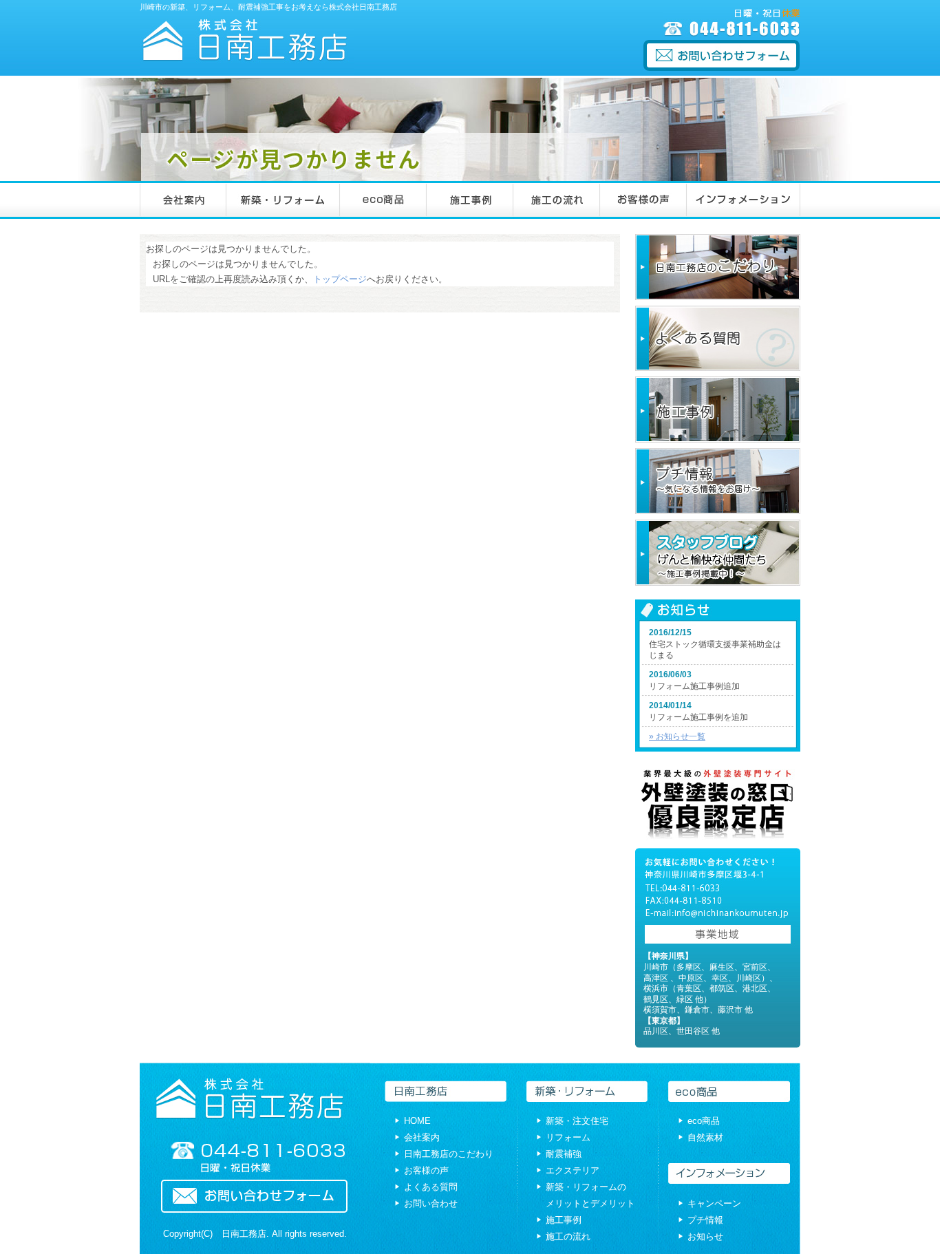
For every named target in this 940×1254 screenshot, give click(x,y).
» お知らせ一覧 (677, 736)
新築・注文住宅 (577, 1121)
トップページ (340, 279)
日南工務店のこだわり (448, 1154)
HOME (417, 1121)
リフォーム (568, 1137)
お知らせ (705, 1236)
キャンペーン (714, 1203)
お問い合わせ (431, 1203)
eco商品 (703, 1121)
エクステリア (572, 1170)
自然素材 (705, 1137)
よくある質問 (431, 1187)
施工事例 (563, 1220)
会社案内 (422, 1137)
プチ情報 (705, 1220)
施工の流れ (568, 1236)
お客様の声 (426, 1170)
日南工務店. (245, 1234)
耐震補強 (563, 1154)
